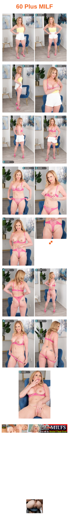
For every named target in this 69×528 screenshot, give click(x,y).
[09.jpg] (18, 243)
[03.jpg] (18, 90)
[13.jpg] (18, 344)
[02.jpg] (51, 38)
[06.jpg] (51, 141)
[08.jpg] (51, 192)
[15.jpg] (34, 396)
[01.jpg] (18, 38)
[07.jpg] (18, 192)
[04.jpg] (51, 90)
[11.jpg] (18, 293)
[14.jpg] (51, 344)
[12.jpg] (51, 293)
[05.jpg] (18, 141)
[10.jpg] (51, 243)
